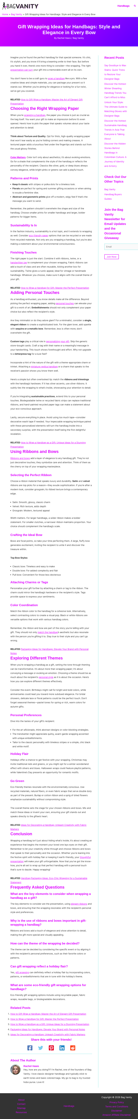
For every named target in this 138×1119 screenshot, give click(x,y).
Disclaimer (116, 1110)
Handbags (123, 5)
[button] (135, 5)
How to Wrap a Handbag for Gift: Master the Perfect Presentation (55, 288)
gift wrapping (22, 972)
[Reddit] (72, 1047)
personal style (46, 677)
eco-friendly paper (38, 235)
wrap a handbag (56, 78)
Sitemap (21, 1108)
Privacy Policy (117, 1102)
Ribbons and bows (20, 458)
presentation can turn (21, 69)
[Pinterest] (51, 1047)
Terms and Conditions (116, 1106)
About (21, 1099)
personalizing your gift (57, 341)
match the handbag (48, 632)
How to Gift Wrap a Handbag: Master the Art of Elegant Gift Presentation (48, 1014)
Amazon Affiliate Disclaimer (116, 1115)
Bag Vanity (78, 38)
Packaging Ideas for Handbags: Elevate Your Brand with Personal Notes (47, 1029)
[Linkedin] (62, 1047)
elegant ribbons (79, 903)
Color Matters (18, 157)
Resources (21, 1112)
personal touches (65, 303)
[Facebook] (29, 1047)
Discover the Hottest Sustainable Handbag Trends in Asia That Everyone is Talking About (115, 129)
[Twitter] (40, 1047)
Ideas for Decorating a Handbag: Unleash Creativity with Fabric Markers (47, 1034)
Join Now (111, 256)
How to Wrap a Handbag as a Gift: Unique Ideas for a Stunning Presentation (49, 1024)
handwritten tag (18, 262)
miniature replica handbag (44, 366)
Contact (21, 1104)
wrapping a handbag (34, 115)
